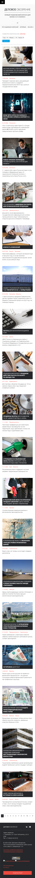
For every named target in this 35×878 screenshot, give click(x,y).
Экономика (12, 78)
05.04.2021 (5, 799)
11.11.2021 (5, 422)
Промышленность (14, 210)
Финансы (18, 294)
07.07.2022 (5, 294)
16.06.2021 (5, 671)
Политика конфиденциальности (13, 850)
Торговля (11, 507)
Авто (10, 467)
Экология (15, 467)
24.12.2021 (5, 336)
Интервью (23, 27)
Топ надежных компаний (10, 27)
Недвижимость (13, 381)
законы (22, 34)
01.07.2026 (5, 123)
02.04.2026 (5, 167)
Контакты (6, 867)
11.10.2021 (5, 589)
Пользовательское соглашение (13, 851)
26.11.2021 (5, 381)
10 (27, 816)
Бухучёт (11, 251)
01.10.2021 (5, 632)
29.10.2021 (5, 548)
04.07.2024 (5, 251)
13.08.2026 (5, 78)
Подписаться (17, 873)
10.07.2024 (5, 210)
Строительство (13, 548)
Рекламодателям (8, 865)
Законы (11, 336)
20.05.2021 (5, 715)
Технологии (12, 123)
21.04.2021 (5, 760)
